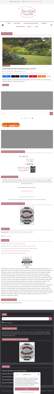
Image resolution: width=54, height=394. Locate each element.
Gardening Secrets (13, 73)
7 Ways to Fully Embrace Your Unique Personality (13, 243)
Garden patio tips (6, 73)
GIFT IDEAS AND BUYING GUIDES (31, 23)
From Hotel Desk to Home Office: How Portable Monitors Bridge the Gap (19, 248)
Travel (36, 26)
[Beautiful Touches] (2, 25)
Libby (13, 71)
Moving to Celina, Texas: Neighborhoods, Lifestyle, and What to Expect (18, 246)
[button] (38, 374)
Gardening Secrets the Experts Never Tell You (19, 69)
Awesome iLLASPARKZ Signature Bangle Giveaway (13, 253)
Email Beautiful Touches (27, 191)
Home (9, 23)
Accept (27, 389)
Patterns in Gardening (30, 73)
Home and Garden (20, 26)
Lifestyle (29, 26)
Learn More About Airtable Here (27, 196)
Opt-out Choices (23, 392)
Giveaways (43, 23)
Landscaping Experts (21, 73)
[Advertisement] (27, 100)
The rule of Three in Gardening (40, 73)
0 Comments (22, 71)
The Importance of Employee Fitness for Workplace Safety (15, 251)
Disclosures (17, 23)
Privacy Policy (30, 392)
